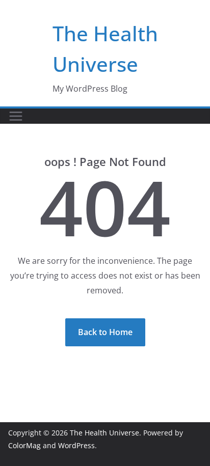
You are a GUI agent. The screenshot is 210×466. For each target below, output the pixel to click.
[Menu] (15, 116)
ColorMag (24, 445)
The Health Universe (104, 432)
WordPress (76, 445)
